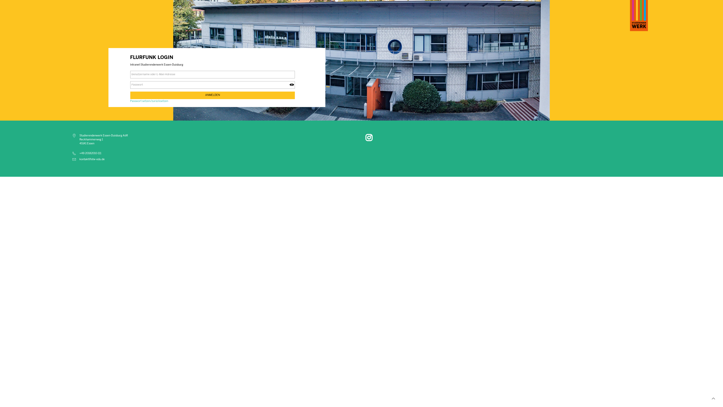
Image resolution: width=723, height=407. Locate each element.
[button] (713, 398)
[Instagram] (369, 137)
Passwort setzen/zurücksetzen (149, 101)
